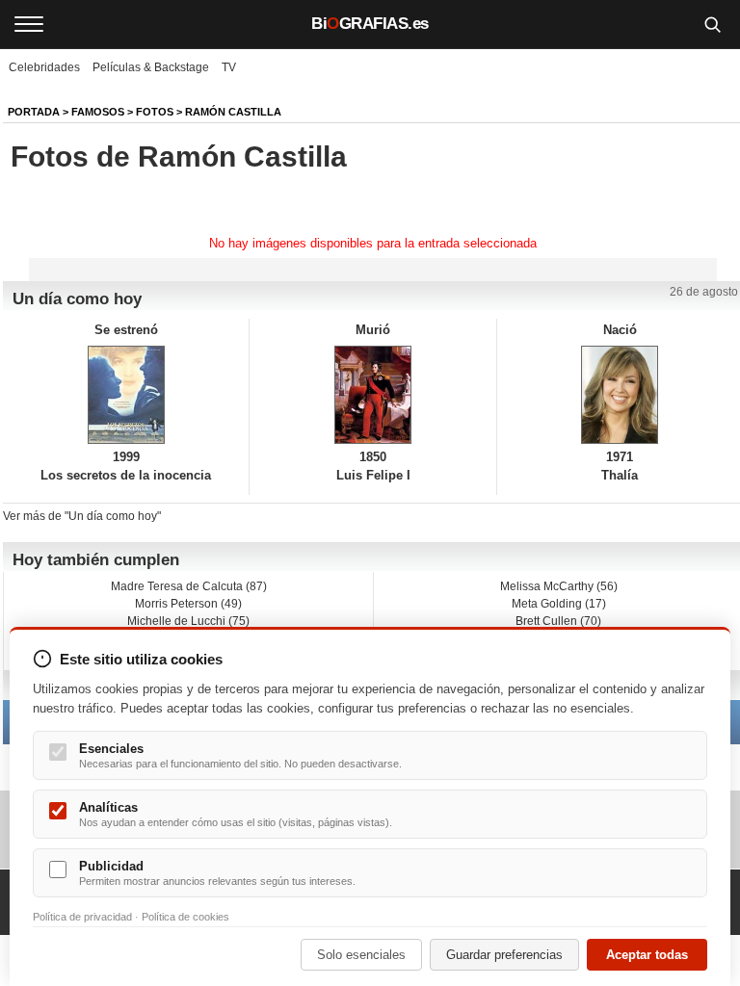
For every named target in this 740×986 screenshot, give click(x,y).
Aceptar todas (647, 954)
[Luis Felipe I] (372, 395)
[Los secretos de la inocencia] (126, 395)
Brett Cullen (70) (558, 621)
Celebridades (44, 67)
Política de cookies (185, 916)
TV (229, 67)
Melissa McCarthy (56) (559, 586)
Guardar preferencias (504, 954)
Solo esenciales (361, 954)
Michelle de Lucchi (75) (188, 621)
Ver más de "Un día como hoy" (82, 516)
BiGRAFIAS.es (370, 23)
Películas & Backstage (150, 67)
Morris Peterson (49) (188, 603)
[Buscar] (712, 24)
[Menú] (29, 24)
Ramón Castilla (233, 111)
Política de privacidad (82, 916)
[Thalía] (620, 395)
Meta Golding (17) (559, 603)
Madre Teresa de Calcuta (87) (189, 586)
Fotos (154, 111)
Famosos (97, 111)
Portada (34, 111)
